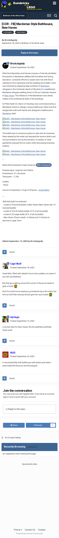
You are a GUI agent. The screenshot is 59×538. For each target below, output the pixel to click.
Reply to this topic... (17, 409)
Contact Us (30, 530)
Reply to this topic (29, 53)
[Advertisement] (29, 495)
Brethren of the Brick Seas (33, 43)
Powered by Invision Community (29, 534)
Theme (17, 530)
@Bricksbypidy (44, 165)
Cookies (42, 530)
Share (14, 425)
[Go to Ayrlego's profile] (5, 319)
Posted (22, 67)
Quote (12, 252)
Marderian (45, 86)
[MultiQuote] (4, 252)
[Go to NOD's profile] (5, 355)
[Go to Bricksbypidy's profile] (5, 66)
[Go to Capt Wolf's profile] (5, 266)
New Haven (9, 95)
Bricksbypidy (11, 40)
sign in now (8, 397)
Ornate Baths (43, 190)
